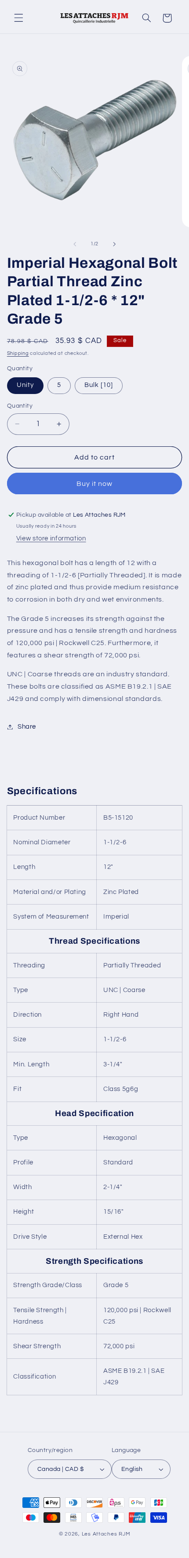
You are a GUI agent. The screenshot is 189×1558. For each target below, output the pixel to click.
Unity (25, 385)
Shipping (18, 353)
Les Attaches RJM (106, 1534)
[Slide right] (114, 244)
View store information (51, 538)
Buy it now (94, 483)
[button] (18, 18)
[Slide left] (74, 244)
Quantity (20, 406)
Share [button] (27, 726)
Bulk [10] (98, 385)
